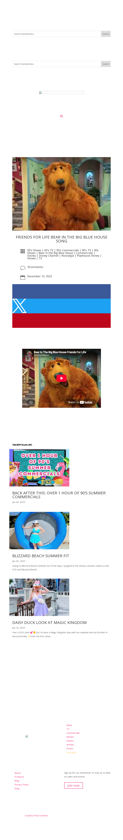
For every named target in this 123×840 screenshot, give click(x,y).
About (18, 772)
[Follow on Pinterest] (32, 824)
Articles (70, 744)
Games (70, 740)
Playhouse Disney (88, 255)
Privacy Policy (22, 784)
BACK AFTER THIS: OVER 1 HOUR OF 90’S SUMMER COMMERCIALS (59, 494)
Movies (70, 736)
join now (74, 785)
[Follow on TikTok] (102, 22)
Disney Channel (48, 255)
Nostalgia (68, 255)
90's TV (86, 250)
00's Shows (34, 250)
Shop (17, 788)
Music (69, 725)
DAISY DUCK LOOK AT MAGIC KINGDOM (49, 622)
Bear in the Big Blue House (56, 253)
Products (19, 776)
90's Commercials (67, 250)
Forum (69, 748)
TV (40, 258)
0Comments (35, 267)
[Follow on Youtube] (26, 824)
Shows (31, 258)
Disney (31, 255)
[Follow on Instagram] (108, 22)
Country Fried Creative (36, 815)
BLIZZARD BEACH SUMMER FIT (40, 555)
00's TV (48, 250)
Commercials (84, 253)
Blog (17, 780)
